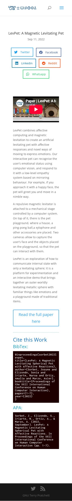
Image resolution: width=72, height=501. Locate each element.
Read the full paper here (36, 318)
